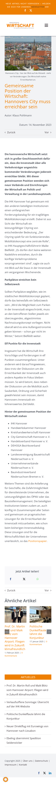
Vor (47, 132)
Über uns (28, 760)
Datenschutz (41, 760)
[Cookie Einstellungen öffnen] (5, 781)
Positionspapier (37, 541)
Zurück (11, 132)
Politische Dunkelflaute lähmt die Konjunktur (38, 632)
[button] (7, 631)
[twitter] (31, 10)
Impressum (10, 764)
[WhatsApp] (37, 579)
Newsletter (37, 7)
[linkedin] (50, 773)
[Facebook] (10, 579)
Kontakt (23, 764)
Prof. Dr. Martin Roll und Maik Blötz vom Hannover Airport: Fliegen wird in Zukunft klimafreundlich (15, 638)
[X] (24, 579)
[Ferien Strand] (20, 22)
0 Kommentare (14, 654)
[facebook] (25, 10)
